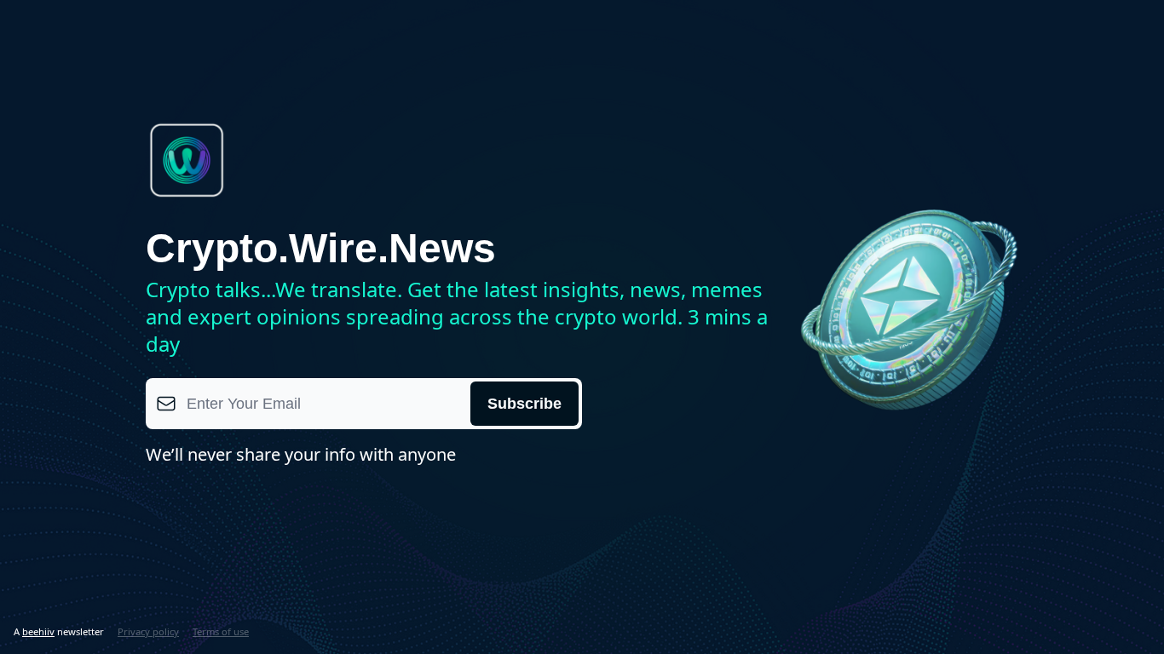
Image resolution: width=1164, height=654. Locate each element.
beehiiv (38, 631)
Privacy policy (148, 631)
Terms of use (221, 631)
